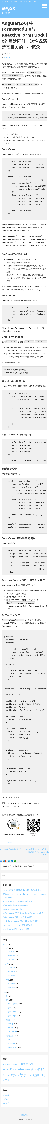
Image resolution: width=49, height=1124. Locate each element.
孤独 (33, 1069)
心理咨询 (6, 1099)
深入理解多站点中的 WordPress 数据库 (17, 901)
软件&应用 (12, 1047)
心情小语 (11, 983)
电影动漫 (11, 955)
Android (9, 1064)
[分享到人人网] (12, 861)
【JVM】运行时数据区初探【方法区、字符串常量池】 (22, 890)
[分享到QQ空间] (4, 861)
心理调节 (11, 975)
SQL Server (12, 1031)
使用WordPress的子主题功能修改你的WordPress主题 (23, 913)
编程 (16, 1)
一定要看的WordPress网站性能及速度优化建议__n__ (22, 921)
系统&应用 (9, 1036)
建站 (30, 1)
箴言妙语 (11, 959)
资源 (25, 1)
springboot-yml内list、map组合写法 (17, 929)
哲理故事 (11, 971)
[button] (45, 4)
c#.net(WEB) (13, 1003)
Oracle (10, 1027)
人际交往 (11, 967)
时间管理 (6, 1103)
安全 (7, 996)
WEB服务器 (24, 1064)
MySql (10, 1023)
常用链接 (6, 1095)
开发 (7, 1000)
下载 (26, 1070)
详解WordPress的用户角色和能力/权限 (17, 917)
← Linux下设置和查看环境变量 (10, 849)
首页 (1, 1)
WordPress (13, 1069)
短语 (39, 1075)
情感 (7, 980)
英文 (7, 1080)
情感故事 (11, 987)
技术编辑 (7, 58)
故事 (27, 1075)
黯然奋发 (9, 8)
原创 (6, 1)
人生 (7, 948)
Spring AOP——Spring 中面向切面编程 (17, 925)
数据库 (7, 1020)
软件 (4, 992)
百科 (35, 1)
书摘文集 (11, 951)
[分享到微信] (15, 861)
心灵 (7, 964)
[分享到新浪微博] (6, 861)
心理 (20, 1)
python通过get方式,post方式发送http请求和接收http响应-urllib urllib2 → (37, 852)
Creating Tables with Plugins (14, 909)
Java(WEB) (12, 1011)
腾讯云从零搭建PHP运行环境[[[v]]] (15, 905)
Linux (10, 1039)
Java (10, 1007)
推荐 (14, 1075)
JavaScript (8, 842)
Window (11, 1043)
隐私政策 (24, 1115)
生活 (11, 1)
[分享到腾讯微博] (9, 861)
